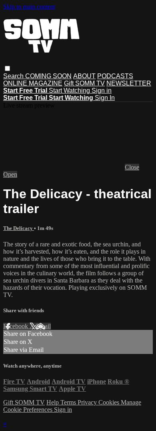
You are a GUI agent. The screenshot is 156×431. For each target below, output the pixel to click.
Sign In (105, 97)
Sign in (102, 90)
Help (53, 402)
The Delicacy (18, 228)
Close (132, 167)
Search (14, 76)
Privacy (88, 402)
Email (43, 326)
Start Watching (70, 90)
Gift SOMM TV (84, 83)
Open (10, 174)
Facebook (16, 326)
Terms (69, 402)
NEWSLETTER (128, 83)
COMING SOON (48, 76)
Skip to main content (29, 6)
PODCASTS (115, 76)
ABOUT (84, 76)
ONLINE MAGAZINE (32, 83)
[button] (7, 68)
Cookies (109, 402)
